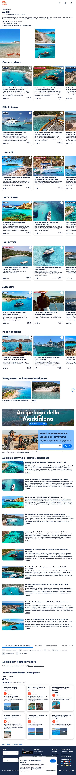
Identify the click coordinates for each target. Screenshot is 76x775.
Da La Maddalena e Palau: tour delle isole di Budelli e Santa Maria (61, 716)
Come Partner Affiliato (66, 756)
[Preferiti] (59, 3)
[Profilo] (71, 3)
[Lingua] (65, 3)
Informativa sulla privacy (24, 452)
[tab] (17, 646)
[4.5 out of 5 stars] (6, 682)
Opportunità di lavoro (55, 754)
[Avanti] (73, 390)
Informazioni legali (38, 754)
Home (3, 744)
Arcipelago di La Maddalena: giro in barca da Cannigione (37, 716)
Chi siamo (54, 751)
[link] (16, 392)
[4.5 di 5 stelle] (6, 21)
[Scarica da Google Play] (27, 753)
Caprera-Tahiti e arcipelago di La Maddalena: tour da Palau (36, 688)
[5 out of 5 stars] (14, 691)
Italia (8, 744)
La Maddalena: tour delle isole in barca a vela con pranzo (12, 716)
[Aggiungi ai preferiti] (30, 68)
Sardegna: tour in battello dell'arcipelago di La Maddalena (12, 688)
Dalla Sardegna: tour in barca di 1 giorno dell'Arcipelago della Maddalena (61, 689)
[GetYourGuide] (4, 3)
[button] (16, 392)
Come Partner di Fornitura (67, 751)
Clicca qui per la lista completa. (36, 666)
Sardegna (14, 744)
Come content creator (66, 754)
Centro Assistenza (38, 751)
